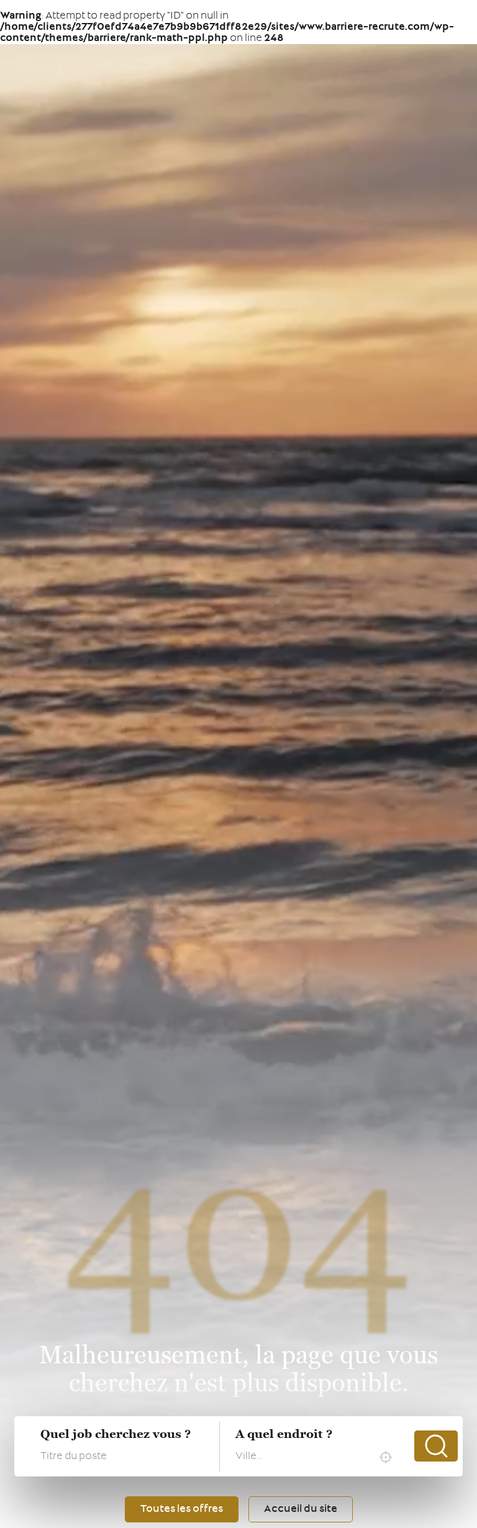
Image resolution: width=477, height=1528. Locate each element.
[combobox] (316, 1457)
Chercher (436, 1446)
